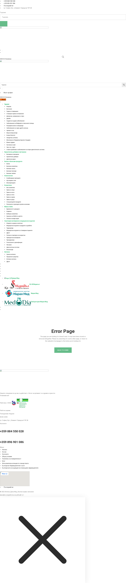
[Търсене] (3, 23)
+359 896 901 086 (12, 442)
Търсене (3, 12)
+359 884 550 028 (12, 431)
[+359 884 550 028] (0, 426)
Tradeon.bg (27, 495)
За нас (4, 452)
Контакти (5, 454)
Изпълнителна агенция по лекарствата (15, 463)
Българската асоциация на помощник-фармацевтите (20, 468)
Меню (3, 99)
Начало (4, 450)
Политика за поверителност (11, 459)
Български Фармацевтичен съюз (13, 466)
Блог (3, 461)
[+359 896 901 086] (0, 436)
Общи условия (7, 456)
